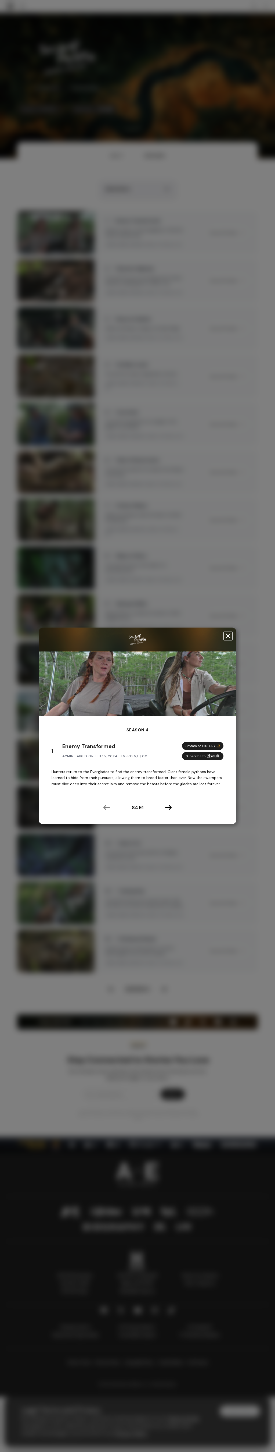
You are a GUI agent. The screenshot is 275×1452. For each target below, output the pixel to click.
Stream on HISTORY (200, 746)
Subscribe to (195, 756)
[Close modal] (228, 636)
